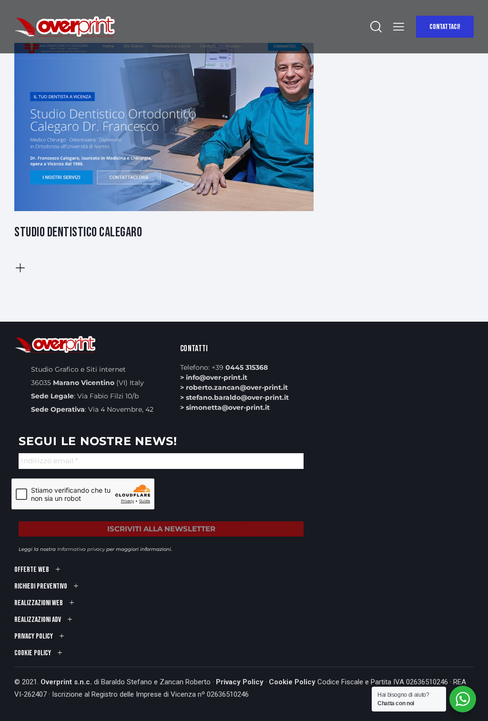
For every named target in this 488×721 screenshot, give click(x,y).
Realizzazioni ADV (37, 619)
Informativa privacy (81, 549)
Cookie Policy (292, 682)
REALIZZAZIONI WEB (38, 603)
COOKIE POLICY (32, 653)
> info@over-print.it (213, 377)
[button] (398, 27)
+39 (240, 367)
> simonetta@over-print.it (225, 407)
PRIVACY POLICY (33, 636)
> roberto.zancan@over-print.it (234, 387)
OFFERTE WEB (31, 569)
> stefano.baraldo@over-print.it (234, 397)
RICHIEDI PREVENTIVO (40, 586)
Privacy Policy (240, 682)
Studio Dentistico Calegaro (78, 232)
